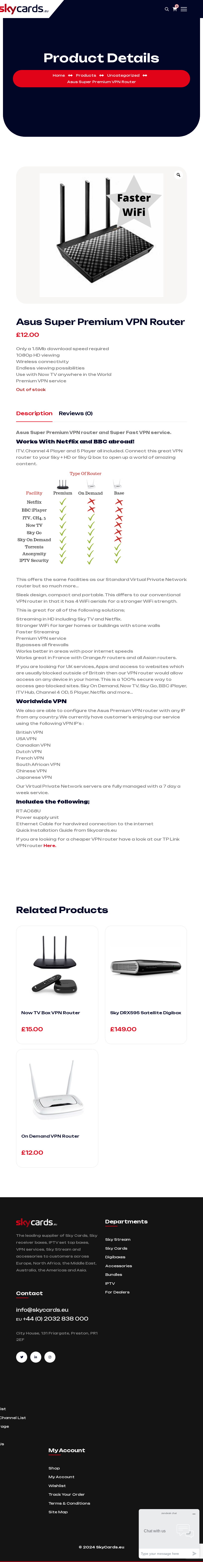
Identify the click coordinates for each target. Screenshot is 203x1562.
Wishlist (57, 1486)
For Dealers (117, 1292)
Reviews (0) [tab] (76, 413)
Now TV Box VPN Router (50, 1012)
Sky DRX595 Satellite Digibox (145, 1012)
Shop (54, 1468)
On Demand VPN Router (50, 1136)
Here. (50, 845)
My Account (62, 1477)
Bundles (113, 1274)
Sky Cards (116, 1248)
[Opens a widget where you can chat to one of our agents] (169, 1533)
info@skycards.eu (42, 1310)
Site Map (58, 1512)
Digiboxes (115, 1257)
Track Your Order (67, 1494)
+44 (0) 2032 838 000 (52, 1319)
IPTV (110, 1283)
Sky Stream (117, 1239)
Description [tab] (34, 413)
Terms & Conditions (69, 1503)
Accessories (118, 1266)
